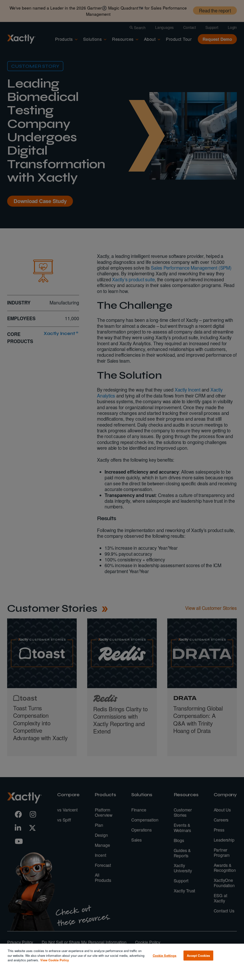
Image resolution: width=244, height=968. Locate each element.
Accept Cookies (198, 955)
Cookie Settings (165, 955)
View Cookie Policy (54, 960)
